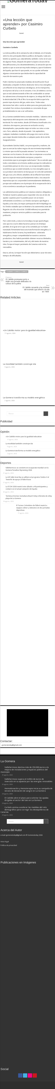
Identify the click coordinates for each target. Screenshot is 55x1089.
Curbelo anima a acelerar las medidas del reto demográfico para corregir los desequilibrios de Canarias (24, 809)
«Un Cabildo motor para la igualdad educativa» (24, 330)
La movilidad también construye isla (19, 364)
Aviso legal (5, 842)
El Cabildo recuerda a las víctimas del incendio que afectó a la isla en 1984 (36, 289)
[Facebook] (20, 1075)
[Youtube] (35, 1075)
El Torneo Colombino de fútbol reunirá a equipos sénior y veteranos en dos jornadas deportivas (33, 507)
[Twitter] (25, 1075)
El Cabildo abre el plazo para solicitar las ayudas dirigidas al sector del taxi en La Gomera (26, 799)
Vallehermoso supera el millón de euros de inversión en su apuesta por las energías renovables (28, 780)
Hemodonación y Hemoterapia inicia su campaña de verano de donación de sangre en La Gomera (28, 789)
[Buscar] (46, 413)
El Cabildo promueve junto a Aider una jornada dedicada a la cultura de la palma (18, 281)
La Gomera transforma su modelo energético (24, 397)
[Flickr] (30, 1075)
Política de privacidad (9, 845)
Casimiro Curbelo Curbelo (17, 272)
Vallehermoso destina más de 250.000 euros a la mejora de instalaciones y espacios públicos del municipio (25, 769)
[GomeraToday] (27, 1)
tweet (21, 33)
